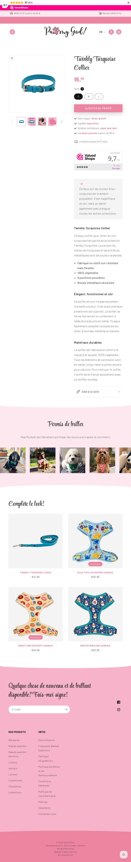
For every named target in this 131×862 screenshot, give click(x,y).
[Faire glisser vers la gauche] (12, 121)
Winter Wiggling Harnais (95, 645)
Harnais (13, 768)
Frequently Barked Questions (48, 748)
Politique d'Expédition (45, 758)
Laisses (13, 774)
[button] (12, 32)
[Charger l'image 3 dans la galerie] (42, 121)
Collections (15, 792)
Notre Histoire (46, 740)
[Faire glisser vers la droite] (62, 121)
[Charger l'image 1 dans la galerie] (21, 121)
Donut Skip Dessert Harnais (35, 645)
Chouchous (15, 786)
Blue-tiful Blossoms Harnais (95, 572)
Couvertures (15, 780)
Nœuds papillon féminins (17, 754)
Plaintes (43, 801)
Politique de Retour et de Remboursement (49, 771)
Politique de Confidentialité (47, 793)
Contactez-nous (47, 813)
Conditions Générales (44, 783)
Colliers (13, 762)
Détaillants (44, 807)
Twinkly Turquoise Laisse (35, 572)
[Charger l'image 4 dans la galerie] (52, 121)
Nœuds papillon (17, 746)
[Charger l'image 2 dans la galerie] (31, 121)
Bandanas (14, 740)
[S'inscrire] (66, 709)
